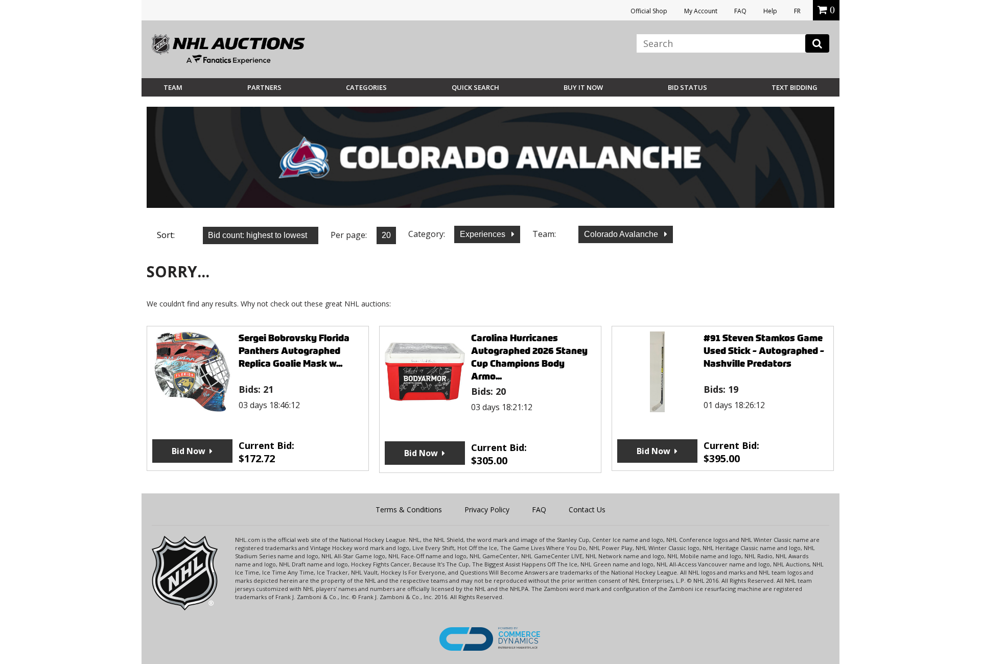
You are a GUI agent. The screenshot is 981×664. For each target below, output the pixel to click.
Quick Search (475, 87)
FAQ (740, 11)
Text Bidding (795, 87)
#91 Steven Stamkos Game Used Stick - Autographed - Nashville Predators (764, 350)
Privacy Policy (486, 509)
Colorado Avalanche (622, 234)
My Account (700, 11)
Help (770, 11)
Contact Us (587, 509)
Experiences (483, 234)
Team (173, 87)
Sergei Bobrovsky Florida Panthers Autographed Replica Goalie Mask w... (294, 350)
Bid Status (687, 87)
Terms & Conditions (409, 509)
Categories (366, 87)
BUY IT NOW (583, 87)
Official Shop (648, 11)
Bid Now (188, 451)
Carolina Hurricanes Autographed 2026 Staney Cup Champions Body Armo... (529, 357)
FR (797, 11)
